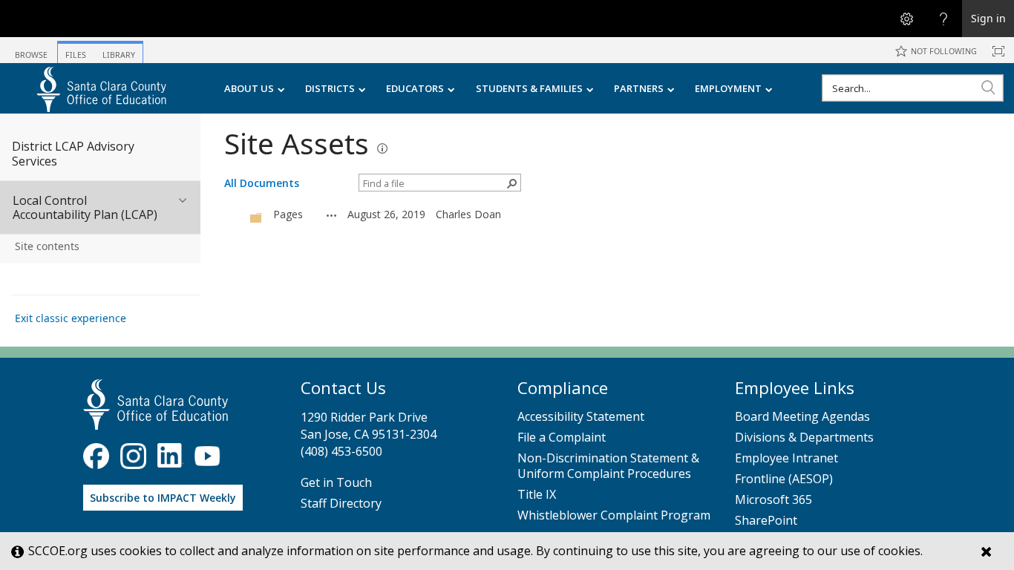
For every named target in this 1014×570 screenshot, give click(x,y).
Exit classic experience (70, 318)
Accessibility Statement (580, 417)
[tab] (31, 49)
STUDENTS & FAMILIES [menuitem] (529, 88)
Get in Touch (336, 483)
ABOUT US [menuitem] (249, 88)
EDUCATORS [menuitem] (415, 88)
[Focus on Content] (998, 51)
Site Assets (296, 143)
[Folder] (256, 216)
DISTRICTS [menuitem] (330, 88)
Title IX (536, 494)
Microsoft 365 (773, 500)
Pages (288, 214)
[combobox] (912, 88)
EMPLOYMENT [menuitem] (728, 88)
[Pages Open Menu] (332, 215)
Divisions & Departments (804, 437)
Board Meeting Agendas (802, 417)
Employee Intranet (786, 458)
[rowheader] (235, 214)
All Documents (261, 183)
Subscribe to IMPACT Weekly (163, 498)
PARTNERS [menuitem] (639, 88)
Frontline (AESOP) (784, 479)
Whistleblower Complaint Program (613, 515)
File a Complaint (561, 437)
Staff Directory (341, 503)
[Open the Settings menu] (906, 18)
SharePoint (766, 520)
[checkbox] (231, 215)
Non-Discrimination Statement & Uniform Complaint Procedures (608, 466)
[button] (988, 87)
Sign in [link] (988, 18)
